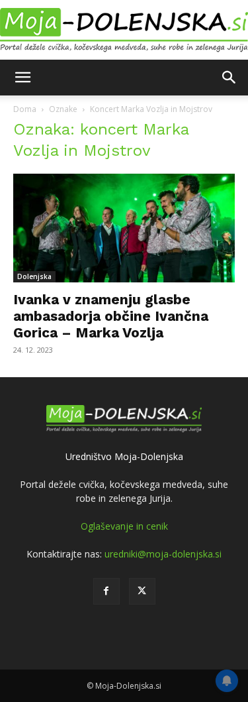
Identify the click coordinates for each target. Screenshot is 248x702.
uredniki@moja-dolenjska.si (163, 554)
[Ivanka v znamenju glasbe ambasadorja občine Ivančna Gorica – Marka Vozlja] (124, 228)
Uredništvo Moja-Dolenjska (124, 456)
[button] (22, 77)
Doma (24, 109)
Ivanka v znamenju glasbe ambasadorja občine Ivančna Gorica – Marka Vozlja (110, 316)
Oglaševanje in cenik (124, 526)
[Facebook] (106, 591)
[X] (142, 591)
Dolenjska (34, 276)
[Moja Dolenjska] (124, 30)
